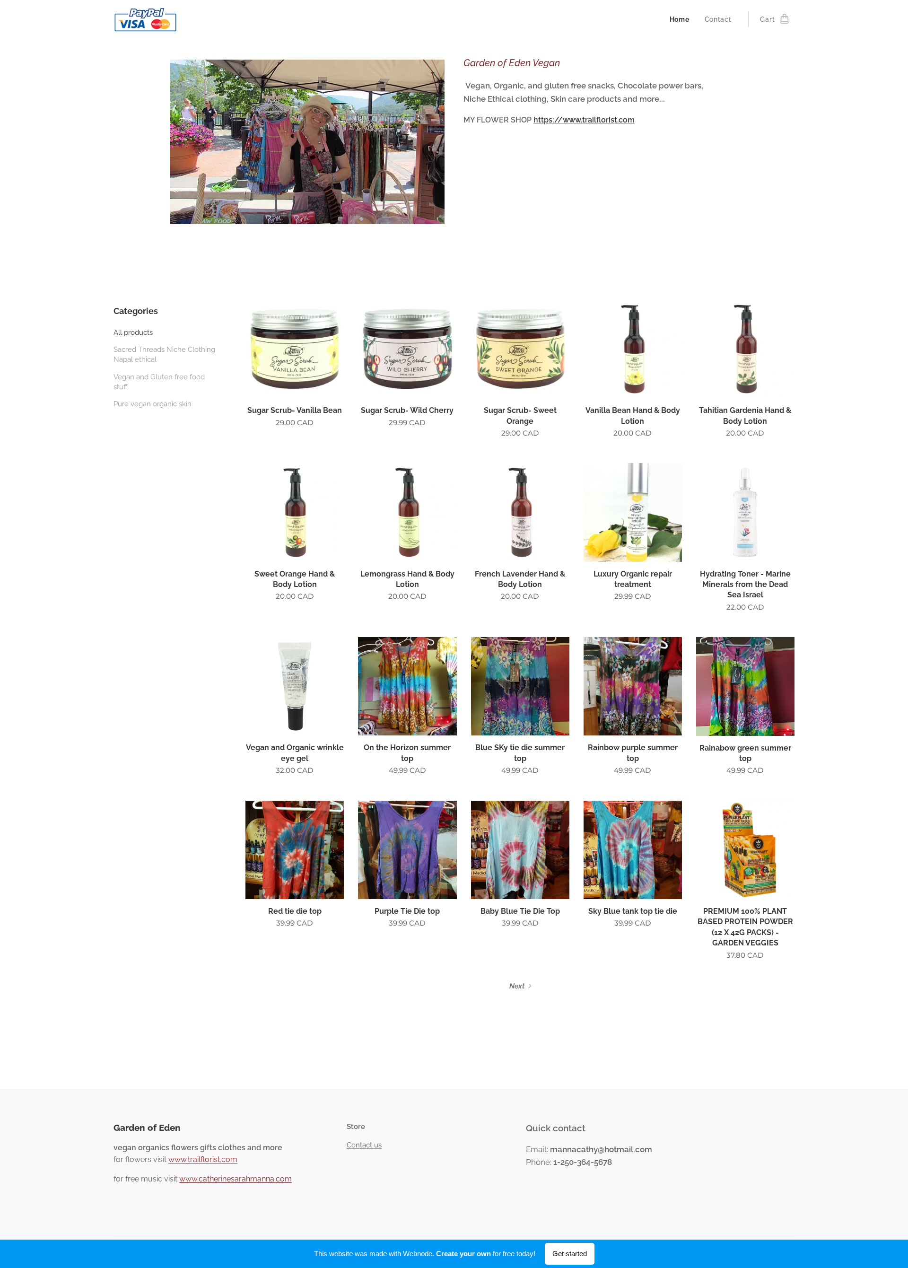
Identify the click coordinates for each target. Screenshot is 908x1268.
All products (133, 332)
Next (516, 986)
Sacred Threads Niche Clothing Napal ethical (164, 354)
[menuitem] (682, 19)
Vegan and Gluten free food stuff (159, 382)
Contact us (364, 1145)
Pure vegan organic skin (153, 404)
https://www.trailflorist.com (584, 119)
